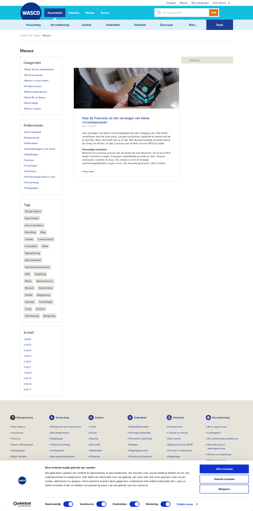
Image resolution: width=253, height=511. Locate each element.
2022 (28, 361)
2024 (28, 350)
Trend (28, 308)
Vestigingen (31, 187)
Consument (31, 245)
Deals (45, 245)
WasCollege (31, 102)
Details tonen (185, 504)
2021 (28, 366)
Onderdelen (31, 143)
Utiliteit (40, 308)
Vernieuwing (32, 315)
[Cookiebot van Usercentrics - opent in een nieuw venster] (22, 504)
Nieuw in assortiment (37, 80)
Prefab (28, 294)
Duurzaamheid (33, 131)
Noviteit (29, 287)
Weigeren (224, 489)
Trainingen (31, 165)
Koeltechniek (32, 137)
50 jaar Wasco (33, 211)
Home (37, 35)
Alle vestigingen (200, 2)
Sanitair (29, 159)
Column (29, 239)
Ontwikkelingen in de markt (40, 148)
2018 (28, 383)
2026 (28, 339)
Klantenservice (25, 417)
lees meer (89, 171)
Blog (43, 232)
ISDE (27, 273)
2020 (28, 372)
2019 (28, 378)
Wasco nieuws (33, 108)
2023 (28, 355)
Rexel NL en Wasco (35, 97)
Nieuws (184, 2)
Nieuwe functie (44, 280)
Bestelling (30, 232)
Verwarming (32, 182)
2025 (28, 344)
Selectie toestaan (224, 479)
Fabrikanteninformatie (37, 266)
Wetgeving (49, 315)
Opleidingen (31, 154)
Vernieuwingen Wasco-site (40, 176)
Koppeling (40, 273)
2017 (28, 389)
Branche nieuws (33, 74)
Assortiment (32, 218)
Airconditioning (220, 417)
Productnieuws (33, 86)
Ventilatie (30, 171)
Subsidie (29, 301)
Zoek (213, 12)
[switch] (101, 504)
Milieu (28, 280)
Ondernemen (45, 287)
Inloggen (171, 2)
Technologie (45, 301)
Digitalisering (32, 253)
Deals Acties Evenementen (39, 69)
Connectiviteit (45, 239)
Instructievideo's (34, 225)
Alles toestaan (224, 468)
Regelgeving (43, 294)
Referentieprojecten (36, 91)
